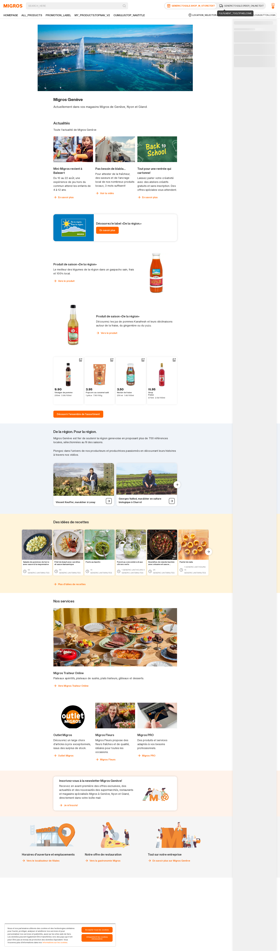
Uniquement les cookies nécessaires (97, 938)
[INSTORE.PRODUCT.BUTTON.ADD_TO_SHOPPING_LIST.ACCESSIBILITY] (80, 360)
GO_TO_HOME (13, 6)
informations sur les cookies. (55, 942)
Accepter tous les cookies (97, 929)
